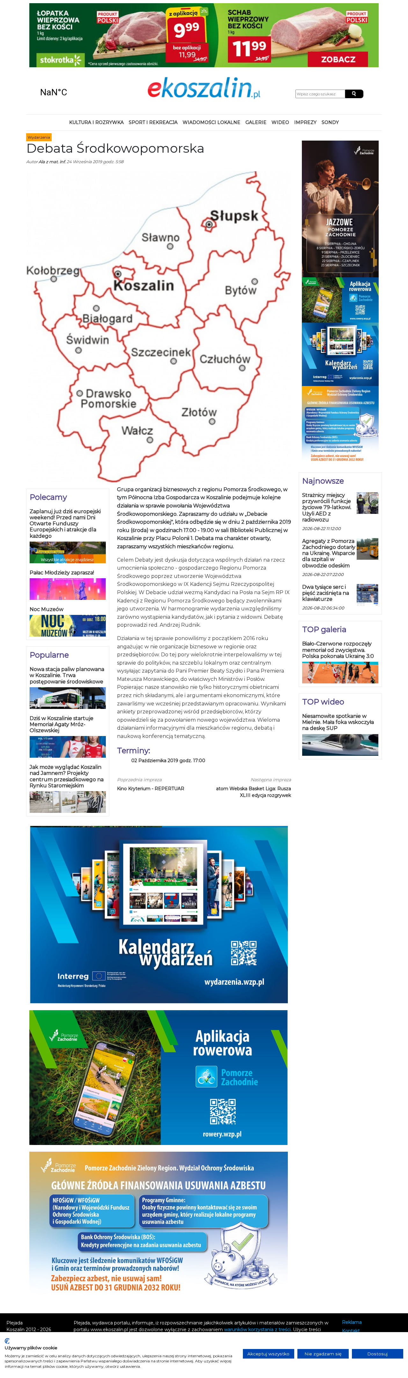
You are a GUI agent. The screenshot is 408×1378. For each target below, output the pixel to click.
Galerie (255, 65)
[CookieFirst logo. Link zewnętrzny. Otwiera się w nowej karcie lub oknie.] (7, 1341)
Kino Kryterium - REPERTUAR (150, 731)
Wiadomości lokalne (211, 65)
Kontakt (351, 1273)
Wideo (280, 65)
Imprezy (305, 65)
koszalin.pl (354, 1290)
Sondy (330, 65)
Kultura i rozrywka (96, 65)
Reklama (352, 1265)
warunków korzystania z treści (257, 1272)
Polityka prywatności (365, 1282)
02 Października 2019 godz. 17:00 (168, 703)
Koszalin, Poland (73, 35)
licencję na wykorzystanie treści (185, 1285)
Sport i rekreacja (153, 65)
